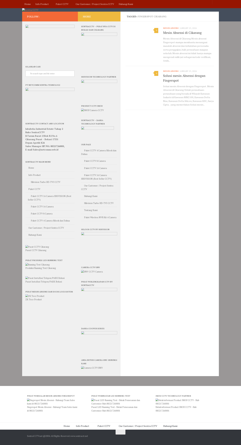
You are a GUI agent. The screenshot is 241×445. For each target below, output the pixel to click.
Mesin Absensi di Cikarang (182, 33)
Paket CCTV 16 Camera (42, 206)
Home (27, 4)
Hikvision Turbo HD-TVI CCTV (45, 182)
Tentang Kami (91, 210)
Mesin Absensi (171, 28)
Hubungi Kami (126, 4)
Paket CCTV (62, 4)
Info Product (42, 4)
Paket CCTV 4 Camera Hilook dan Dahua (50, 220)
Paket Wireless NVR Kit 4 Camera (100, 217)
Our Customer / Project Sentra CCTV (95, 4)
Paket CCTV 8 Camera (41, 213)
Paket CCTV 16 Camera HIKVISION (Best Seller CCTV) (49, 198)
